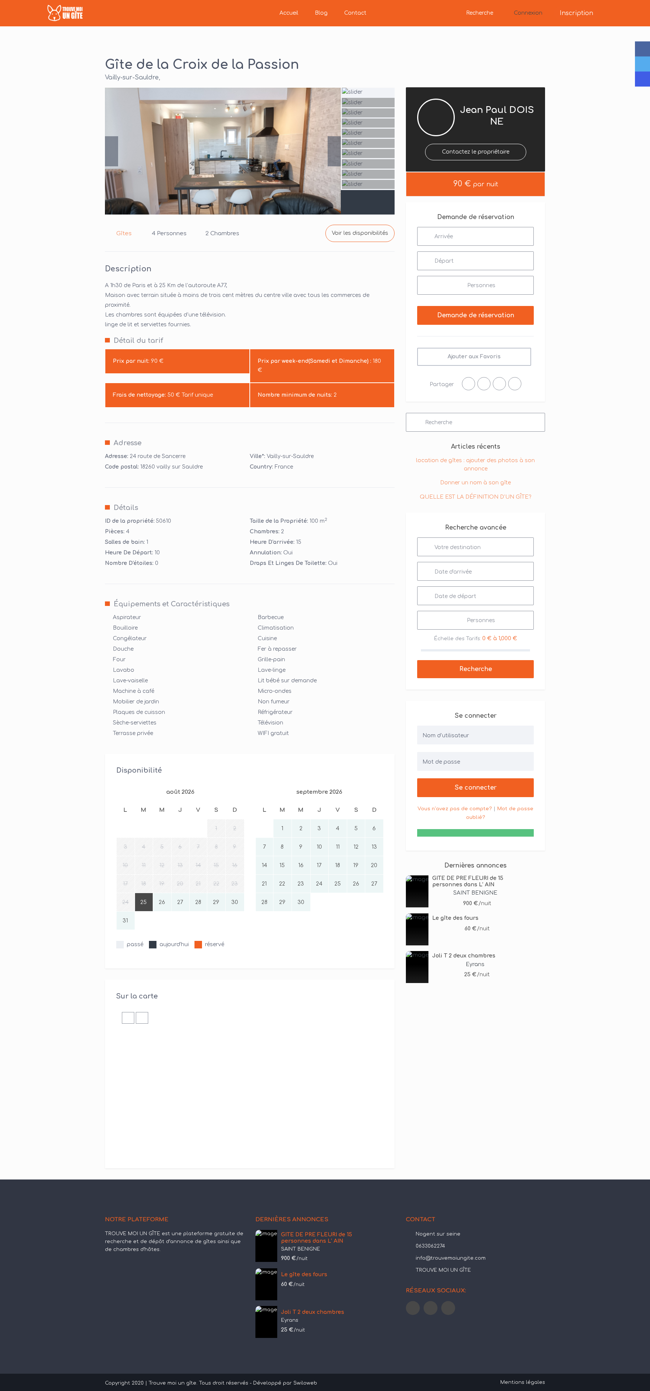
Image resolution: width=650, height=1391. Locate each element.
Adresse (127, 443)
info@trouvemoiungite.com (451, 1258)
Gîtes (124, 233)
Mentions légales (522, 1382)
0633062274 (430, 1246)
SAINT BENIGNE (475, 893)
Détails (126, 507)
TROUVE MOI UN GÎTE (443, 1270)
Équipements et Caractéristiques (171, 604)
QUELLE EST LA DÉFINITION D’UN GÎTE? (475, 497)
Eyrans (475, 964)
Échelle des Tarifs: (457, 638)
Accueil (288, 13)
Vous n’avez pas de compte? (455, 808)
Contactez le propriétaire (475, 152)
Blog (321, 13)
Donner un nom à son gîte (475, 482)
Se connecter (476, 787)
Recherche (479, 13)
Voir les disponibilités (360, 233)
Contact (355, 13)
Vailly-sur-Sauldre (132, 77)
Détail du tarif (138, 340)
